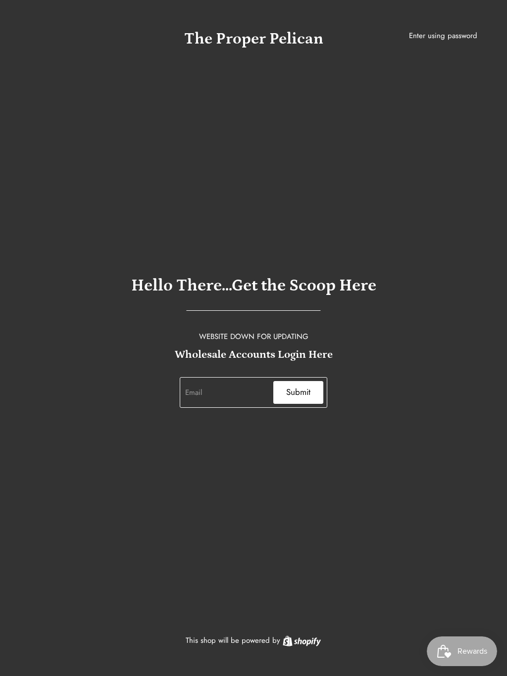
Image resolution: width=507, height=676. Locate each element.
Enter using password (443, 35)
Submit (298, 392)
